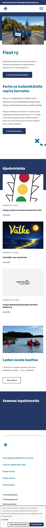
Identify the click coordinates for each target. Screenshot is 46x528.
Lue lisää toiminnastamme (17, 75)
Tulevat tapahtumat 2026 (14, 464)
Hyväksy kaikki (36, 524)
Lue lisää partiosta (14, 131)
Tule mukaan (11, 380)
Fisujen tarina (9, 471)
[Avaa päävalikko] (41, 8)
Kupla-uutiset (9, 478)
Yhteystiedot (9, 485)
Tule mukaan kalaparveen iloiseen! (18, 458)
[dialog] (23, 517)
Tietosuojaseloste (10, 495)
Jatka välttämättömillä (18, 524)
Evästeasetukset (9, 504)
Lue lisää (6, 215)
